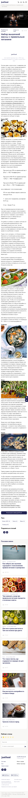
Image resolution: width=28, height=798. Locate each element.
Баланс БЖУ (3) (6, 521)
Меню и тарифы (20, 761)
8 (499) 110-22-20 (21, 756)
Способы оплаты (18, 779)
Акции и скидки (4, 766)
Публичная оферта (5, 779)
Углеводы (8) (5, 524)
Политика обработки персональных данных (6, 782)
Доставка (3, 761)
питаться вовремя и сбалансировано (11, 103)
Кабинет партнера (21, 763)
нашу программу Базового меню (10, 505)
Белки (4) (15, 521)
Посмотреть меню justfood (14, 512)
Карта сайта (17, 781)
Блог (2, 763)
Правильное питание (4, 30)
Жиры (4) (22, 521)
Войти (21, 2)
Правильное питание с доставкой (9, 786)
